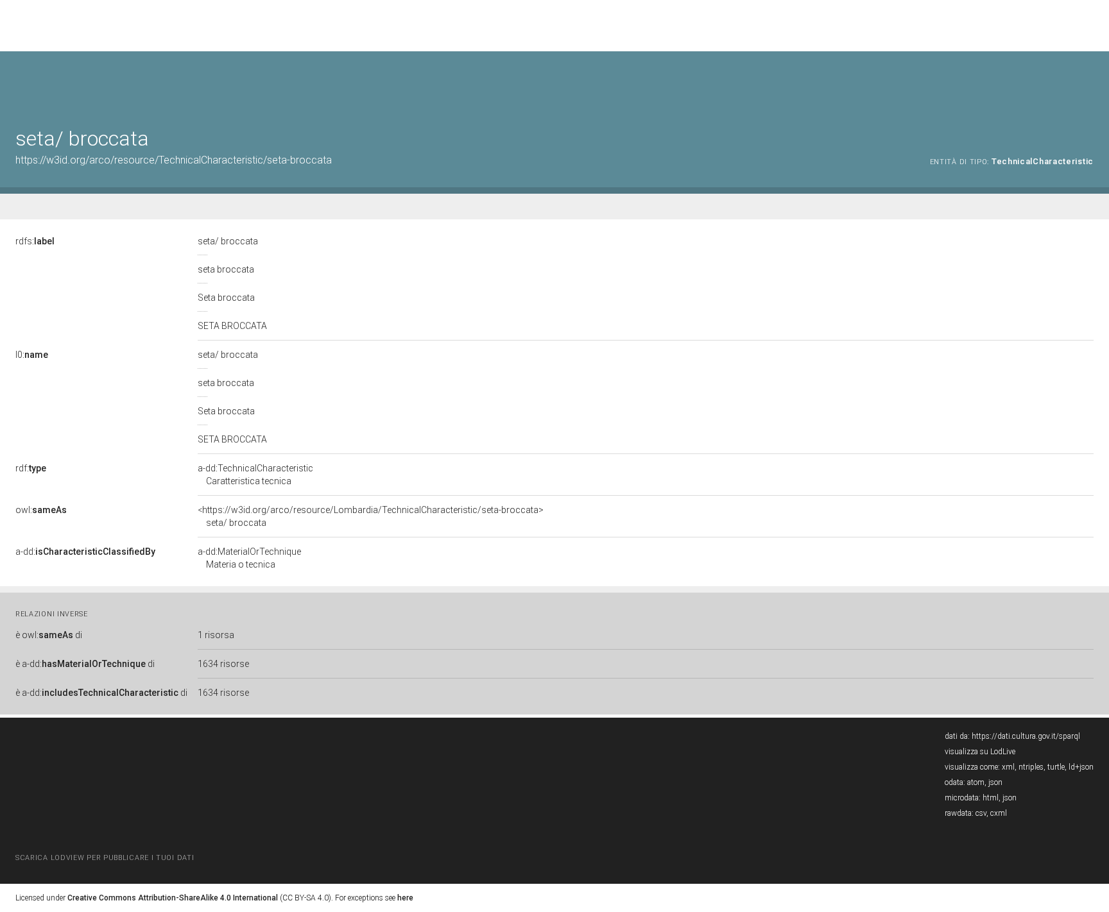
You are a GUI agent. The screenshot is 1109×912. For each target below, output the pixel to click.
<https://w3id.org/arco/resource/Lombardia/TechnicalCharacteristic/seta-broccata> (371, 516)
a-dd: (85, 551)
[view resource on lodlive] (1087, 83)
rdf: (30, 468)
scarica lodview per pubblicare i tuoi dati (104, 858)
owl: (41, 510)
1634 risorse (223, 664)
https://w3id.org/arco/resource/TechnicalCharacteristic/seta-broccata (173, 160)
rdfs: (35, 241)
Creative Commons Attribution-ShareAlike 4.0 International (172, 897)
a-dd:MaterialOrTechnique (249, 558)
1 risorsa (216, 635)
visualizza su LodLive (980, 751)
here (405, 897)
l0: (31, 355)
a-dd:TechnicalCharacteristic (255, 474)
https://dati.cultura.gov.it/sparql (1026, 736)
